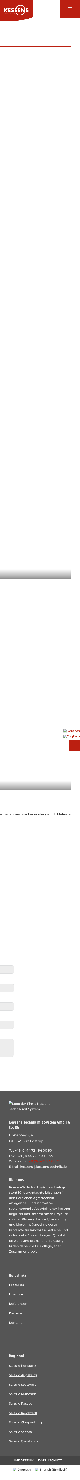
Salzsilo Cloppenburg (25, 1422)
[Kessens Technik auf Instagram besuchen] (13, 1336)
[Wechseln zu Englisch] (71, 735)
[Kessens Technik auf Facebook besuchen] (24, 1336)
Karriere (15, 1313)
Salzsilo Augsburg (23, 1375)
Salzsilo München (22, 1394)
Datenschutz (50, 1460)
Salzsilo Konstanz (22, 1366)
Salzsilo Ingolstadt (23, 1413)
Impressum (24, 1460)
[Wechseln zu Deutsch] (71, 731)
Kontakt (15, 1322)
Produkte (16, 1285)
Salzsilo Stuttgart (22, 1384)
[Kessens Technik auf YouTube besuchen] (35, 1336)
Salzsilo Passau (20, 1403)
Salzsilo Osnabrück (23, 1441)
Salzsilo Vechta (20, 1432)
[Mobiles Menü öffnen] (70, 8)
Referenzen (18, 1304)
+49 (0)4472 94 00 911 (44, 1161)
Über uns (16, 1294)
